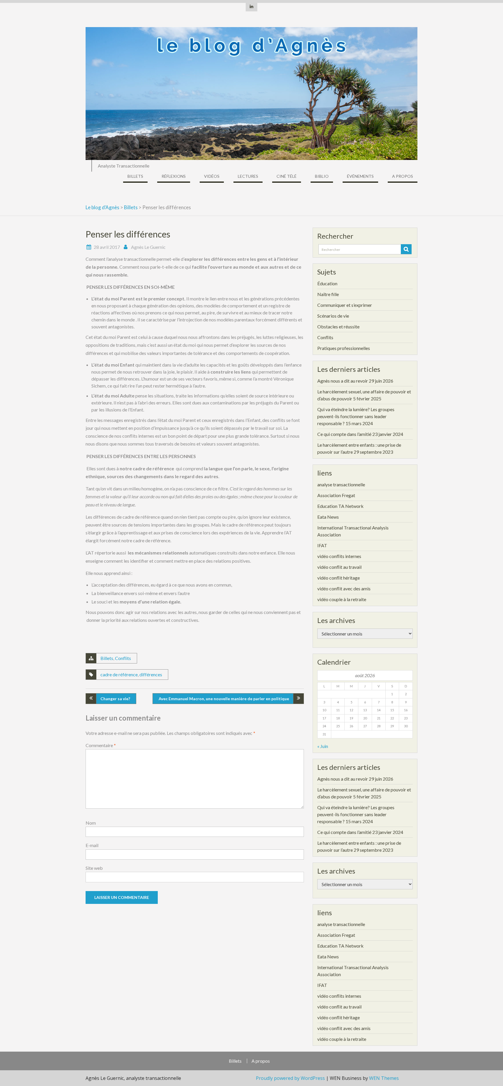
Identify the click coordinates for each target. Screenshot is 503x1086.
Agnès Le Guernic (148, 247)
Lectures (248, 176)
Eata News (328, 517)
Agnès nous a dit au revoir (342, 380)
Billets (135, 176)
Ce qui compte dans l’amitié (344, 434)
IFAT (322, 545)
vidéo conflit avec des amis (344, 588)
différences (150, 674)
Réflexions (174, 176)
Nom (91, 822)
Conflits (123, 658)
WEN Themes (384, 1078)
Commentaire (101, 745)
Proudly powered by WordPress (290, 1078)
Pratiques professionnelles (343, 348)
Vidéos (211, 176)
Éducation (327, 283)
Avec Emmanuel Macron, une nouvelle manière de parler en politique (224, 698)
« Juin (322, 746)
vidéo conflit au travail (339, 567)
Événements (360, 176)
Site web (94, 868)
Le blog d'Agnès (102, 207)
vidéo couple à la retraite (341, 599)
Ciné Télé (287, 176)
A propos (402, 176)
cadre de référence (119, 674)
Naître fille (328, 294)
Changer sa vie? (115, 698)
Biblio (322, 176)
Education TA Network (340, 506)
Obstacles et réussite (338, 326)
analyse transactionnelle (341, 484)
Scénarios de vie (333, 315)
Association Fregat (336, 495)
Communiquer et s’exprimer (344, 305)
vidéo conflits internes (339, 556)
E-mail (92, 845)
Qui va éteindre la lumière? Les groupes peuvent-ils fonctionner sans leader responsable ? (355, 416)
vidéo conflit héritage (338, 577)
